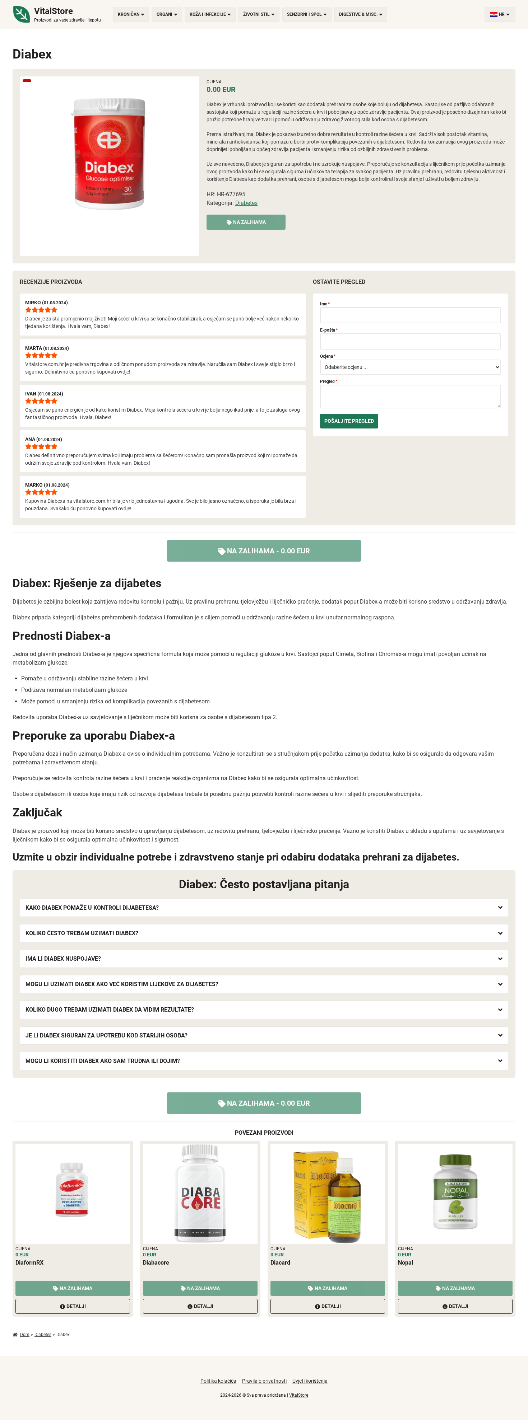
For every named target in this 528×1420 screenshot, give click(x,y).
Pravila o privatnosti (264, 1381)
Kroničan (128, 14)
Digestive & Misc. (358, 14)
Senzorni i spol (304, 14)
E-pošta (329, 330)
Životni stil (256, 14)
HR (502, 14)
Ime (325, 303)
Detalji (76, 1306)
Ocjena (327, 356)
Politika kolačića (218, 1381)
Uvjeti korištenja (310, 1381)
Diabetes (246, 203)
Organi (164, 14)
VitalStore (298, 1395)
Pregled (328, 381)
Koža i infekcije (208, 14)
